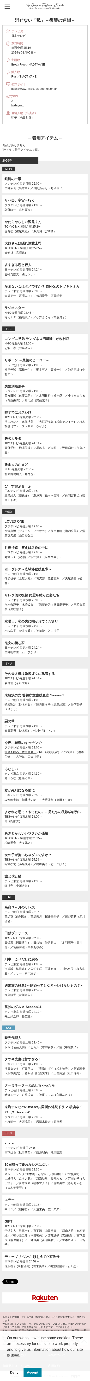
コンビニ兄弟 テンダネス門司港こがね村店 (37, 339)
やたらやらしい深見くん (23, 222)
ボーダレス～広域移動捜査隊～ (28, 569)
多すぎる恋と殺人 (18, 265)
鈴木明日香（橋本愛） (50, 395)
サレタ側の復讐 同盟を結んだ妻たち (32, 595)
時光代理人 (13, 1038)
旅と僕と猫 (13, 876)
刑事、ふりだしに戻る (21, 959)
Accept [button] (32, 1372)
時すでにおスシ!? (18, 412)
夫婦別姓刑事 (15, 386)
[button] (7, 1361)
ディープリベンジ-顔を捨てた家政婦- (33, 1257)
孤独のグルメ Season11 (23, 1007)
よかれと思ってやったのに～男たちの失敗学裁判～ (43, 812)
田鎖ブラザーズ (16, 933)
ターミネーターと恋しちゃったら (30, 1085)
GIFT (8, 1221)
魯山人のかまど (16, 464)
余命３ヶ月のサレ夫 (20, 907)
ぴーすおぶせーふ (18, 486)
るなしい (11, 769)
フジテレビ (12, 183)
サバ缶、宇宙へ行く (20, 200)
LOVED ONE (14, 521)
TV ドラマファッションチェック (45, 6)
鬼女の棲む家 (15, 643)
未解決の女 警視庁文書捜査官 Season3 (34, 695)
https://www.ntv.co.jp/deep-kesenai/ (34, 88)
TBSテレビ (12, 417)
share (9, 1143)
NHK (8, 312)
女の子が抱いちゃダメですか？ (28, 855)
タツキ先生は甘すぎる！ (23, 1059)
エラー (10, 1200)
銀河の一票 (13, 179)
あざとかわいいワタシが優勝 (26, 833)
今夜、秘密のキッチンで (23, 743)
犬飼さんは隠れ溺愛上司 (23, 243)
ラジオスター (15, 308)
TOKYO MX (12, 226)
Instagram (17, 105)
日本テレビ (12, 269)
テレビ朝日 (12, 365)
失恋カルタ (13, 438)
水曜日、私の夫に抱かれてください (31, 621)
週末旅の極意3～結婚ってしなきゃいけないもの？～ (44, 985)
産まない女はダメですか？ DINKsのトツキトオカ (42, 286)
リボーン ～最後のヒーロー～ (27, 360)
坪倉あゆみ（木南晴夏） (20, 752)
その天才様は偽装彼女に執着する (30, 673)
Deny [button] (14, 1372)
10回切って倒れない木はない (27, 1164)
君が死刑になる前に (20, 790)
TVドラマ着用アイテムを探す (21, 149)
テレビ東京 (12, 291)
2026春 (7, 160)
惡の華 (10, 721)
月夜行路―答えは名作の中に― (28, 547)
